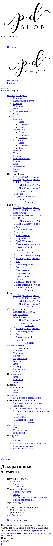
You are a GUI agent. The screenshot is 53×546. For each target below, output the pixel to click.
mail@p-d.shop (14, 515)
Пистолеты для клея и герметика (29, 443)
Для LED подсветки (26, 196)
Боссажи (17, 361)
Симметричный (24, 247)
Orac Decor (18, 218)
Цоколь (16, 356)
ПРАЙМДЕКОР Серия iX (26, 177)
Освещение (13, 395)
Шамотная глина (24, 419)
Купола (16, 161)
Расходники (19, 433)
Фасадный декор (15, 345)
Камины (17, 156)
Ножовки (17, 440)
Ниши (16, 164)
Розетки (17, 150)
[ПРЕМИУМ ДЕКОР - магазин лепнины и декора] (26, 34)
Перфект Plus (19, 212)
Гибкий (19, 194)
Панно (16, 169)
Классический (23, 235)
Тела (21, 148)
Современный (23, 276)
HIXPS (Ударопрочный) (28, 188)
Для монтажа (13, 425)
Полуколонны (20, 129)
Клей (15, 427)
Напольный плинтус (23, 101)
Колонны (17, 119)
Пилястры (18, 140)
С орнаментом (23, 238)
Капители (24, 124)
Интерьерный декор (17, 95)
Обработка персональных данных (30, 497)
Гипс (18, 414)
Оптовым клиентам (17, 520)
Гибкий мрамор (21, 317)
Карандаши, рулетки (23, 446)
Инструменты (20, 430)
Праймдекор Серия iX (24, 312)
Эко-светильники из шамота (27, 408)
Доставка (17, 484)
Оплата (16, 481)
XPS (18, 226)
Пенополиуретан (24, 191)
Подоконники (20, 358)
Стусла (16, 438)
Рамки (16, 171)
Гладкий (20, 232)
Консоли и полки (21, 158)
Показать (29, 202)
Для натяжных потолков (28, 244)
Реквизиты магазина (23, 499)
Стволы (23, 127)
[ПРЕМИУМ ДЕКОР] (29, 78)
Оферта (16, 494)
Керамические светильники (27, 398)
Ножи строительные (23, 448)
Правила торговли (22, 492)
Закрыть (5, 541)
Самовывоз (18, 486)
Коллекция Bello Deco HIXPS (28, 215)
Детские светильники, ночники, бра (31, 411)
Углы (15, 153)
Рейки (16, 108)
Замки (16, 363)
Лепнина (17, 98)
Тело (15, 382)
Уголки (16, 114)
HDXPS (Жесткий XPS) (28, 185)
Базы (21, 122)
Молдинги (18, 106)
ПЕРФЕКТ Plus (21, 182)
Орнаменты (19, 166)
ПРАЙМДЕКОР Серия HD (26, 179)
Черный (20, 199)
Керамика (21, 417)
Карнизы (17, 103)
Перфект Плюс (20, 314)
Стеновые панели (22, 111)
